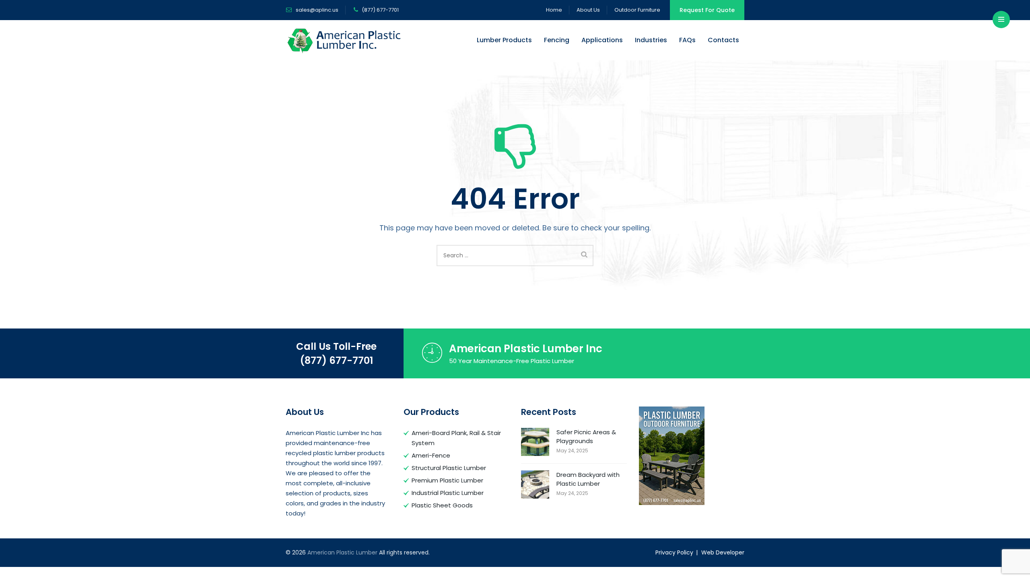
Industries (651, 40)
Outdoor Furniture (637, 10)
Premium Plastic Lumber (447, 480)
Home (554, 10)
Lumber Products (504, 40)
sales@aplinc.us (316, 10)
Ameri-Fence (431, 455)
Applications (602, 40)
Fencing (556, 40)
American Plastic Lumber (342, 552)
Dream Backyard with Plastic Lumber (588, 479)
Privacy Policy (674, 552)
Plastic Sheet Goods (442, 505)
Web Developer (722, 552)
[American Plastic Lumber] (344, 40)
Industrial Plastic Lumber (448, 493)
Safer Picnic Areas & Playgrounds (586, 436)
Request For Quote (707, 10)
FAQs (687, 40)
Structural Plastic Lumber (449, 468)
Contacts (723, 40)
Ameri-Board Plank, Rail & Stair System (456, 438)
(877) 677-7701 (336, 360)
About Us (588, 10)
